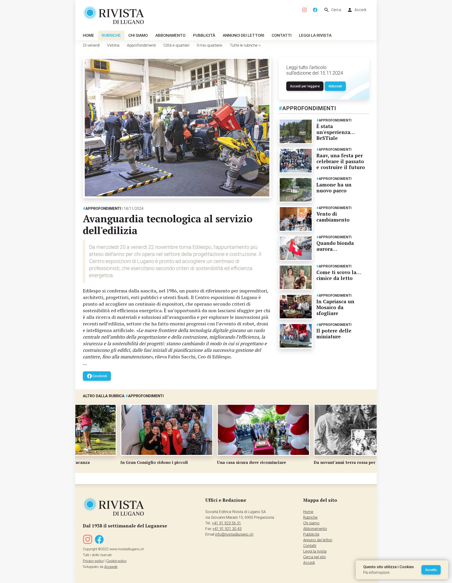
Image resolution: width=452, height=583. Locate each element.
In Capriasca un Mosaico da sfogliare (335, 307)
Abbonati (335, 86)
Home (88, 35)
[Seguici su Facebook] (315, 10)
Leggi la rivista (315, 35)
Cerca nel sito (314, 557)
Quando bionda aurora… (335, 246)
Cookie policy (116, 561)
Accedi (356, 10)
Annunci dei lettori (243, 35)
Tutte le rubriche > (245, 45)
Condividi (97, 376)
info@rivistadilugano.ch (234, 534)
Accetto (431, 570)
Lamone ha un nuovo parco (333, 187)
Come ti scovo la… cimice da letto (338, 275)
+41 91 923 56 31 (226, 523)
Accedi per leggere (305, 86)
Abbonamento (170, 35)
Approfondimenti (141, 45)
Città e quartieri (176, 45)
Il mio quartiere (209, 45)
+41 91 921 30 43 (227, 528)
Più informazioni (376, 572)
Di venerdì (91, 45)
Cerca (332, 10)
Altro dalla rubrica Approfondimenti (123, 396)
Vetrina (113, 45)
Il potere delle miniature (333, 333)
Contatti (281, 35)
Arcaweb (110, 567)
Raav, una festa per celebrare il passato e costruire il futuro (340, 161)
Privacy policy (93, 561)
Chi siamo (138, 35)
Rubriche (111, 35)
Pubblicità (204, 35)
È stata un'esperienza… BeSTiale (335, 132)
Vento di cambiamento (333, 217)
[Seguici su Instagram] (304, 10)
